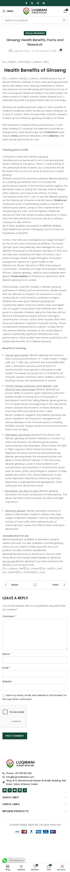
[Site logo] (35, 11)
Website (7, 681)
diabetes (53, 135)
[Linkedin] (20, 790)
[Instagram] (9, 790)
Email (6, 668)
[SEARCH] (64, 20)
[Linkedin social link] (43, 3)
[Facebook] (4, 790)
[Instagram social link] (37, 3)
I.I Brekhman (60, 200)
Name (6, 654)
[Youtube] (15, 790)
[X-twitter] (25, 790)
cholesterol (50, 132)
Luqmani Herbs (21, 51)
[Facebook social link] (26, 3)
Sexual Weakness (35, 33)
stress (14, 135)
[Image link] (20, 763)
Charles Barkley (19, 276)
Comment (9, 616)
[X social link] (32, 3)
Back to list (35, 585)
